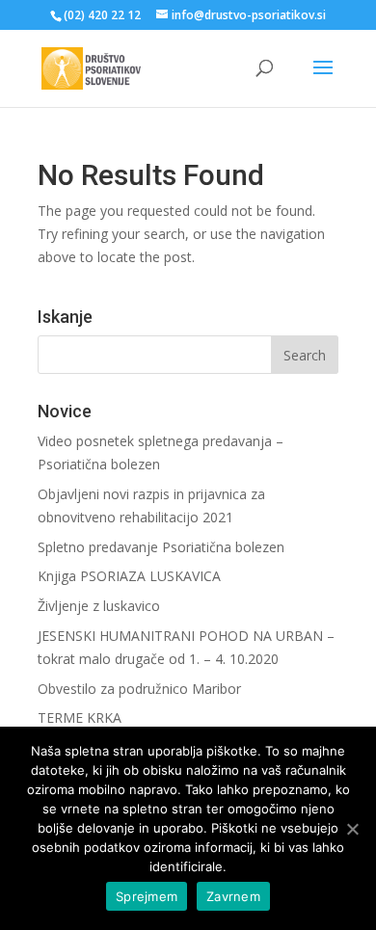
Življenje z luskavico (99, 606)
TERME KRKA (79, 717)
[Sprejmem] (352, 828)
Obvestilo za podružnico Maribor (139, 688)
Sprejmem (146, 896)
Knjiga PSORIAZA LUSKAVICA (129, 576)
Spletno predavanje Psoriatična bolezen (161, 547)
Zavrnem (233, 896)
